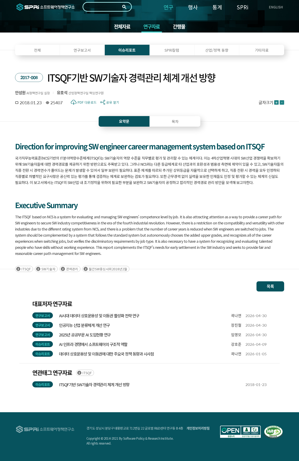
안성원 (20, 93)
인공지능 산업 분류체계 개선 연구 (84, 325)
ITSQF (26, 268)
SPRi (242, 7)
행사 (193, 7)
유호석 (62, 93)
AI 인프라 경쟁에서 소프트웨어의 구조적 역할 (93, 344)
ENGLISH (276, 6)
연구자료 (151, 26)
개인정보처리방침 (198, 428)
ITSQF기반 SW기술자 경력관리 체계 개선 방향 (94, 384)
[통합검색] (124, 7)
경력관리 (72, 268)
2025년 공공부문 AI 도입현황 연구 (85, 335)
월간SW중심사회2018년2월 (108, 268)
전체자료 (122, 26)
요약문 (124, 121)
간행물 (179, 26)
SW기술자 (48, 268)
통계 (217, 7)
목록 (270, 286)
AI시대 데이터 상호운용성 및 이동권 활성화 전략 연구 (99, 316)
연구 (168, 7)
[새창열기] (240, 432)
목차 (175, 121)
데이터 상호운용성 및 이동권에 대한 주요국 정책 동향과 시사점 (106, 354)
